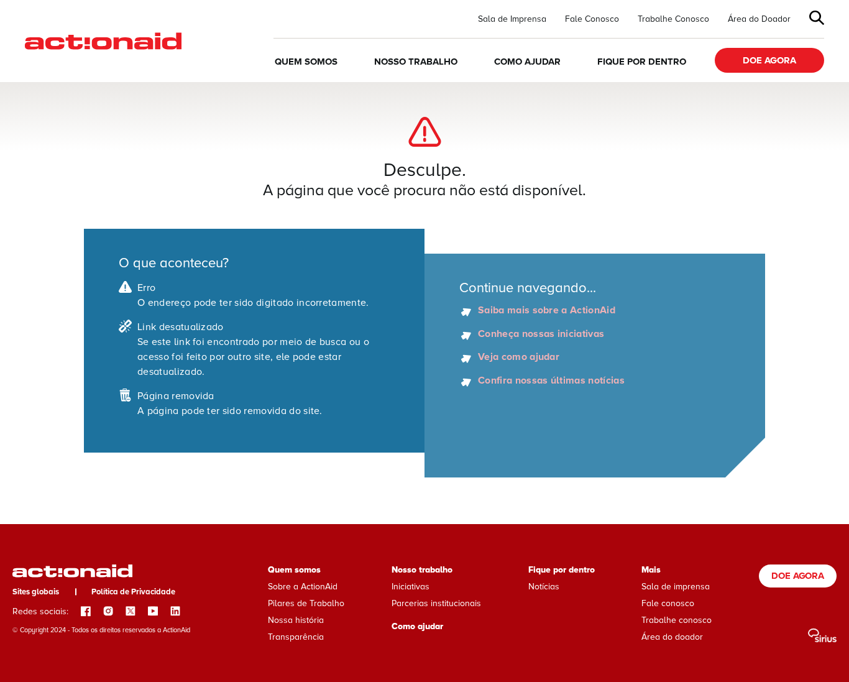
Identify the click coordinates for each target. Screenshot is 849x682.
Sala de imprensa (675, 586)
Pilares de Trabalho (306, 603)
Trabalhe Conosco (673, 19)
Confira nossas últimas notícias (551, 381)
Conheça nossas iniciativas (541, 334)
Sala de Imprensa (512, 19)
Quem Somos (306, 61)
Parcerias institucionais (436, 603)
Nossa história (296, 620)
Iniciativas (410, 586)
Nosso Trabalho (415, 61)
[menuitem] (512, 19)
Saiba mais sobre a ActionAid (546, 310)
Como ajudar (527, 61)
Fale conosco (667, 603)
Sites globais (35, 592)
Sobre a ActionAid (302, 586)
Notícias (543, 586)
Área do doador (672, 637)
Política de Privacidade (133, 592)
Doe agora (769, 60)
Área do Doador (759, 19)
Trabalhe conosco (676, 620)
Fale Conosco (592, 19)
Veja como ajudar (518, 357)
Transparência (296, 637)
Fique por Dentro (641, 61)
